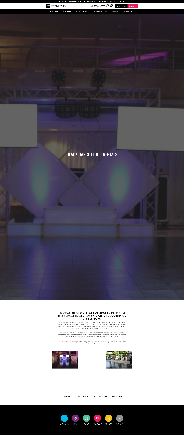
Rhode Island (117, 396)
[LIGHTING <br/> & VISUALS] (86, 418)
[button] (121, 6)
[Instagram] (112, 6)
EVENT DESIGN (75, 424)
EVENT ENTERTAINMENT (64, 424)
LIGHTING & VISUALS (86, 424)
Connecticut (83, 396)
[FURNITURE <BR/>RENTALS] (119, 418)
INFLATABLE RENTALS (108, 424)
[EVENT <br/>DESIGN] (75, 418)
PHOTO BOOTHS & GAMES (97, 424)
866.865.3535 (73, 341)
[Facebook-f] (108, 6)
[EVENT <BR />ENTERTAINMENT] (64, 418)
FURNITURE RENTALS (119, 424)
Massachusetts (100, 396)
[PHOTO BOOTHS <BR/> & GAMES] (97, 418)
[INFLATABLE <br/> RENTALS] (108, 418)
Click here (61, 341)
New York (66, 396)
